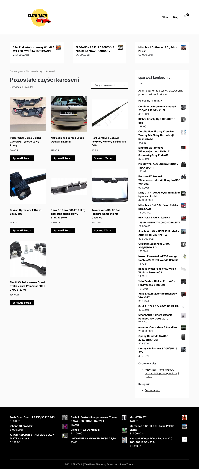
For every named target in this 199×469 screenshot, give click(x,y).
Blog (175, 17)
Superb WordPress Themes (120, 464)
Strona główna (17, 71)
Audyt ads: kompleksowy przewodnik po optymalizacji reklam (162, 373)
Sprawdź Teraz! (22, 158)
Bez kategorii (152, 390)
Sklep (165, 17)
